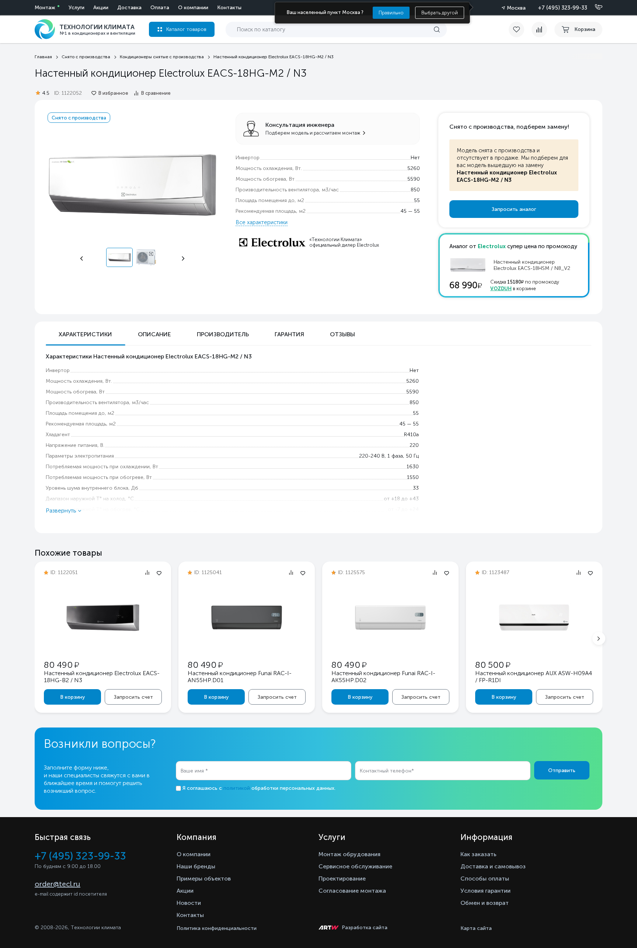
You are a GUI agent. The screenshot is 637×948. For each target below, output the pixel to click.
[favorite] (520, 29)
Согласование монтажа (352, 890)
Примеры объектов (204, 878)
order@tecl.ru (57, 883)
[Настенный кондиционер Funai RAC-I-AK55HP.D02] (390, 642)
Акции (100, 7)
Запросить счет (133, 697)
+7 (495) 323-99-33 (562, 7)
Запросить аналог (514, 209)
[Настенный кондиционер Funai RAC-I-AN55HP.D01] (246, 642)
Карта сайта (476, 928)
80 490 (61, 664)
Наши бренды (196, 866)
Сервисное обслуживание (355, 866)
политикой (236, 788)
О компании (193, 7)
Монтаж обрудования (349, 854)
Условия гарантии (485, 890)
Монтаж (45, 7)
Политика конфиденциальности (217, 928)
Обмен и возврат (484, 902)
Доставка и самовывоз (493, 866)
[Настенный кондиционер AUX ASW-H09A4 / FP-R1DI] (534, 642)
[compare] (539, 29)
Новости (189, 902)
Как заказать (478, 854)
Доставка (129, 7)
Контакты (229, 7)
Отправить (561, 770)
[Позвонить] (594, 7)
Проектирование (342, 878)
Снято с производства (79, 118)
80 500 (492, 664)
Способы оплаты (484, 878)
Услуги (76, 7)
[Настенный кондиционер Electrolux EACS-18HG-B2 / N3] (103, 642)
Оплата (159, 7)
